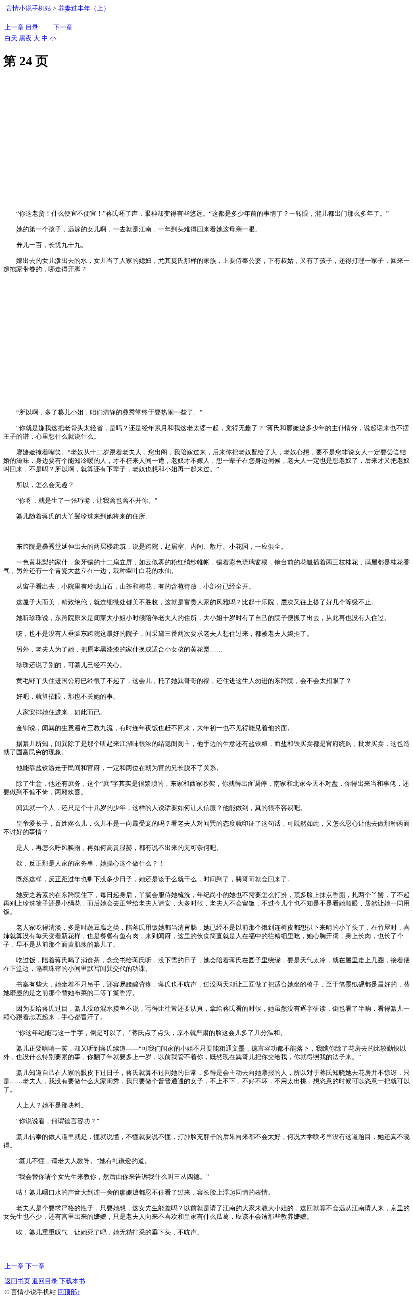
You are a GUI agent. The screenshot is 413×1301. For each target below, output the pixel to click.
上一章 (14, 27)
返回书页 (17, 1281)
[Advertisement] (206, 149)
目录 (31, 27)
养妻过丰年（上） (84, 8)
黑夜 (25, 38)
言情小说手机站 (28, 8)
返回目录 (45, 1281)
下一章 (63, 27)
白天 (10, 38)
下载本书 (72, 1281)
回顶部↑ (69, 1292)
